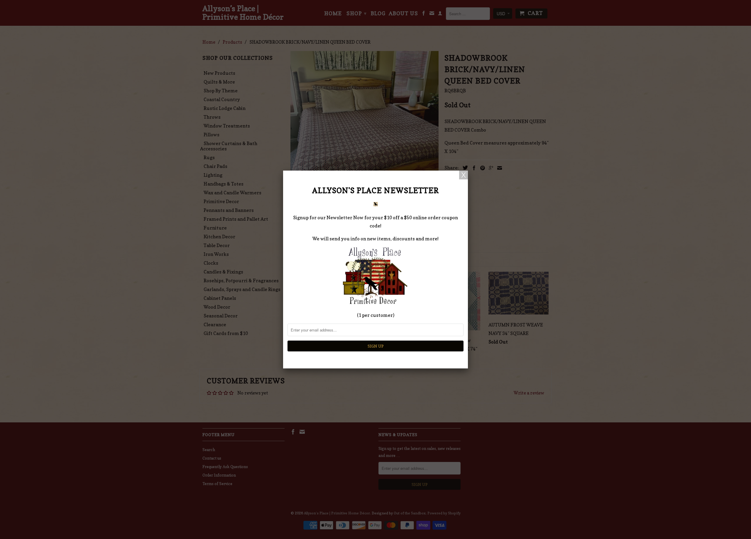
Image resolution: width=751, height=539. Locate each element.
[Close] (463, 175)
